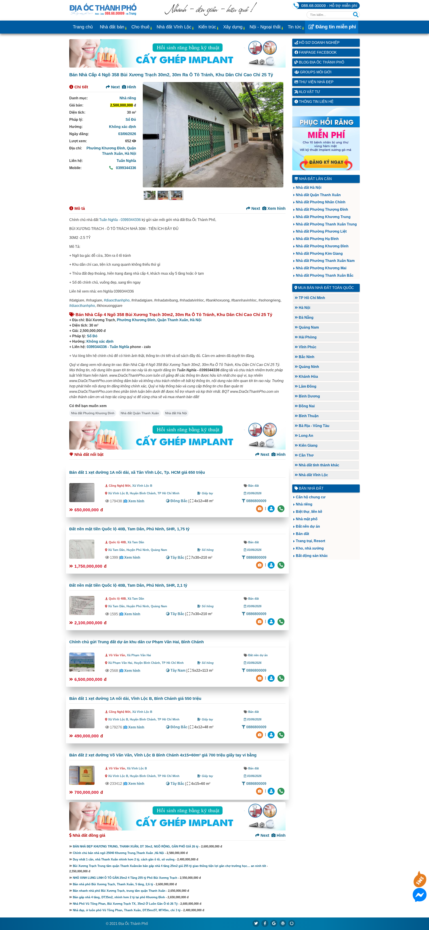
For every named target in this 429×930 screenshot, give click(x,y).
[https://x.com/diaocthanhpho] (256, 923)
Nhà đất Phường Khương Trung (323, 217)
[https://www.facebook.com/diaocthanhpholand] (265, 923)
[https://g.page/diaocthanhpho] (273, 923)
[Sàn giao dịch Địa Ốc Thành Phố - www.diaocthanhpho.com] (103, 8)
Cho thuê (140, 26)
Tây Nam (177, 670)
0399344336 (125, 168)
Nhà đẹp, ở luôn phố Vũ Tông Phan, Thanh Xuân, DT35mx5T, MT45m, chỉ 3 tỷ (127, 910)
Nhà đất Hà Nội (176, 413)
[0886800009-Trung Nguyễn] (272, 565)
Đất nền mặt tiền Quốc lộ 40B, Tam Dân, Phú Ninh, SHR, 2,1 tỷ (128, 585)
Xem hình (276, 208)
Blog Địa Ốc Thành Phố (321, 62)
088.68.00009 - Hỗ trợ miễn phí (329, 5)
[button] (276, 135)
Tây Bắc (177, 557)
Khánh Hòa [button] (308, 376)
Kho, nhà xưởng (310, 548)
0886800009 (255, 501)
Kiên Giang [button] (308, 445)
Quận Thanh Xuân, (173, 320)
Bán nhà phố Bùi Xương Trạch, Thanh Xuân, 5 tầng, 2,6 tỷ (113, 884)
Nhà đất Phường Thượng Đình (322, 209)
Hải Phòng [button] (307, 337)
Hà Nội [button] (304, 308)
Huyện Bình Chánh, (144, 493)
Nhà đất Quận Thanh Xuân (140, 413)
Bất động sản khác (312, 556)
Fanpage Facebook (317, 52)
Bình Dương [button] (309, 396)
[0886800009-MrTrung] (272, 678)
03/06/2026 (127, 134)
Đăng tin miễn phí (335, 27)
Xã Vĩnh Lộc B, (118, 493)
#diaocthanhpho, (117, 300)
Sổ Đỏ (131, 119)
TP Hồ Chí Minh (168, 493)
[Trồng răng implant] (326, 138)
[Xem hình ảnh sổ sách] (260, 508)
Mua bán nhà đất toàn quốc (326, 288)
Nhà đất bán (112, 26)
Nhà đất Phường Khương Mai (321, 268)
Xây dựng (232, 26)
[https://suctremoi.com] (291, 923)
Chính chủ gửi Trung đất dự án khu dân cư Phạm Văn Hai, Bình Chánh (136, 642)
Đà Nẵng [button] (305, 317)
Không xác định (122, 127)
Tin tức (294, 26)
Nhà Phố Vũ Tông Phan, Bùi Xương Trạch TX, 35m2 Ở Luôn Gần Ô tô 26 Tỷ (125, 903)
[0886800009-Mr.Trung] (272, 508)
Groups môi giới (315, 72)
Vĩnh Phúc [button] (307, 347)
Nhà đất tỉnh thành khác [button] (318, 465)
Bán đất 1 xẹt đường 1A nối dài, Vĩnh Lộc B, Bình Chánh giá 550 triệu (135, 698)
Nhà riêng (128, 98)
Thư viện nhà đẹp (316, 82)
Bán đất (253, 485)
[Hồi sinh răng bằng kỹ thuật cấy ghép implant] (177, 53)
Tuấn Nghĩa (126, 161)
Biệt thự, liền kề (309, 512)
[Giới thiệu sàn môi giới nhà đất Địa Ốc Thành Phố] (211, 14)
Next (115, 87)
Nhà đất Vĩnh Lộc (174, 26)
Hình (131, 87)
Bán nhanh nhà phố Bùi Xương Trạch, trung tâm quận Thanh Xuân (119, 890)
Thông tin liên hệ (316, 102)
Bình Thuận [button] (308, 416)
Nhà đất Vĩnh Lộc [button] (313, 475)
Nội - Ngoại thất (265, 26)
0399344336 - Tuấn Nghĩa (108, 347)
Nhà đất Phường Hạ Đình (317, 239)
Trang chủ (83, 26)
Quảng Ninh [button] (308, 367)
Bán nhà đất (311, 488)
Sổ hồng (207, 550)
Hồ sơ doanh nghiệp (319, 43)
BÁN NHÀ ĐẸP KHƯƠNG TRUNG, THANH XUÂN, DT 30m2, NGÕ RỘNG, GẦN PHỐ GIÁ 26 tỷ (135, 846)
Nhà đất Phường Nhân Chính (320, 202)
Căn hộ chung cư (311, 497)
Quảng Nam (159, 550)
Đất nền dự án (258, 655)
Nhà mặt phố (307, 519)
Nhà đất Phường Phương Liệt (321, 231)
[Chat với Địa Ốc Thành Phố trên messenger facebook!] (419, 899)
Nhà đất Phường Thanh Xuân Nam (325, 261)
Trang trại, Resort (310, 541)
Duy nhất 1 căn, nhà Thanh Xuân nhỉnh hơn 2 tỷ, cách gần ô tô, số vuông (124, 859)
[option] (149, 195)
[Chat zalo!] (419, 884)
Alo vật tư (309, 92)
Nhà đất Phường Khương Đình (92, 413)
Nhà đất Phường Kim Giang (319, 253)
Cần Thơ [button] (305, 455)
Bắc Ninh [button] (306, 357)
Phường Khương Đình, (106, 148)
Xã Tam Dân (136, 542)
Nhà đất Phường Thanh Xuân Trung (326, 224)
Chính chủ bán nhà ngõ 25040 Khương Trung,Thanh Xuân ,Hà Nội (118, 853)
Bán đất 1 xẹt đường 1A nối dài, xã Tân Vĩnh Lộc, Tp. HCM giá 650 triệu (137, 472)
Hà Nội (130, 153)
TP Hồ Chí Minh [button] (311, 298)
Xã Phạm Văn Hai (139, 655)
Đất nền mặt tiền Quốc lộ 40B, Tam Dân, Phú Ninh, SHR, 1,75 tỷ (129, 529)
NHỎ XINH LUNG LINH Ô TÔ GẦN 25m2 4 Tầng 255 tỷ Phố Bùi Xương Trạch (125, 877)
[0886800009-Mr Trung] (272, 791)
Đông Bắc (178, 501)
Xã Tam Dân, (117, 550)
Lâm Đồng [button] (307, 386)
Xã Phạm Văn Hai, (120, 663)
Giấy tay (207, 493)
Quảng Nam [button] (308, 327)
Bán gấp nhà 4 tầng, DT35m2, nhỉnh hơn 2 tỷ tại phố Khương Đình (119, 897)
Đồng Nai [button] (306, 406)
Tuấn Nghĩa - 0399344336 (120, 220)
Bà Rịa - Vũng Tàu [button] (313, 426)
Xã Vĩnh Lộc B (142, 485)
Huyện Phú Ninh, (138, 550)
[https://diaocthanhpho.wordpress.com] (282, 923)
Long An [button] (305, 435)
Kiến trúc (207, 26)
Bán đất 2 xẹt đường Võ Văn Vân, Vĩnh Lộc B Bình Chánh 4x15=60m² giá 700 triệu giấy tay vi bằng (163, 755)
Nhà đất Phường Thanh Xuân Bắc (324, 275)
